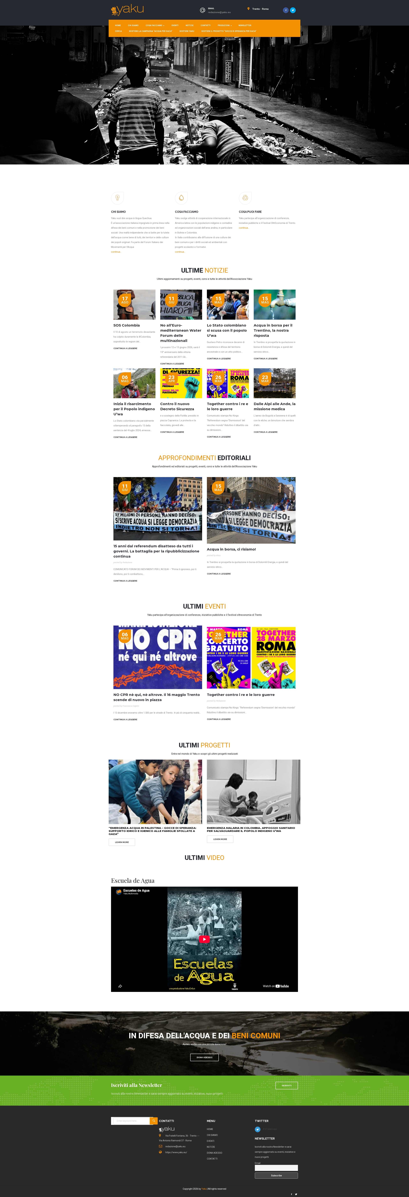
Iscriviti (287, 1085)
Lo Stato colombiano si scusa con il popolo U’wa (227, 330)
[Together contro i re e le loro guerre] (251, 657)
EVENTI (210, 1141)
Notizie (189, 25)
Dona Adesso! (204, 1057)
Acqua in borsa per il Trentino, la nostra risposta (273, 330)
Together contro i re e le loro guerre (241, 695)
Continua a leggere (125, 348)
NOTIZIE (211, 1147)
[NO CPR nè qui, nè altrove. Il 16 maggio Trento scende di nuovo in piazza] (157, 657)
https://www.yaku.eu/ (176, 1152)
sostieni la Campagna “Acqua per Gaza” (150, 31)
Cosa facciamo (154, 25)
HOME (118, 25)
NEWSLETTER (245, 25)
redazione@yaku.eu (219, 12)
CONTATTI (212, 1158)
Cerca (118, 31)
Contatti (206, 25)
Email (257, 1163)
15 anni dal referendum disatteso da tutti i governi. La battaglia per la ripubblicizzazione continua (156, 551)
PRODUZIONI (224, 25)
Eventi (174, 25)
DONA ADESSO (214, 1153)
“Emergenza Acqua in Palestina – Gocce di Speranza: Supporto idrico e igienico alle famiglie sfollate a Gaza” (152, 831)
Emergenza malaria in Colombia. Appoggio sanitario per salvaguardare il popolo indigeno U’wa (251, 829)
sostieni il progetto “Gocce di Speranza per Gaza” (228, 31)
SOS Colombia (126, 325)
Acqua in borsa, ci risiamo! (231, 549)
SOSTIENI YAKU (186, 31)
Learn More (122, 842)
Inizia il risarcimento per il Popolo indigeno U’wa (134, 409)
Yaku (204, 1189)
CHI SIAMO (133, 25)
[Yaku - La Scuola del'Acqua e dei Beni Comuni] (127, 9)
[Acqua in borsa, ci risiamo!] (251, 510)
